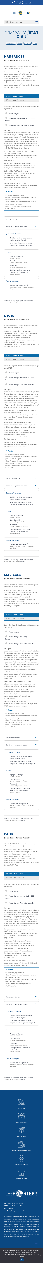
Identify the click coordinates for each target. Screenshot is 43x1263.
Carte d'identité (15, 261)
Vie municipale (21, 1136)
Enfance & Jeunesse (21, 1165)
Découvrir (21, 1108)
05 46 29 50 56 (9, 1208)
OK (22, 1260)
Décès (19, 43)
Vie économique (21, 1179)
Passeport (13, 265)
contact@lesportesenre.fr (14, 1211)
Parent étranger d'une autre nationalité (21, 125)
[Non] (40, 1255)
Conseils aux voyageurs (18, 285)
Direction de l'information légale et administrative (19, 300)
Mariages (27, 43)
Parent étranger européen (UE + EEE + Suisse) (20, 119)
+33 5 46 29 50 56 (21, 2)
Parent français (13, 113)
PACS (35, 43)
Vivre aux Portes (21, 1122)
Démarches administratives (21, 1151)
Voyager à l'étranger (16, 256)
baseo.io (22, 302)
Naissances (11, 43)
